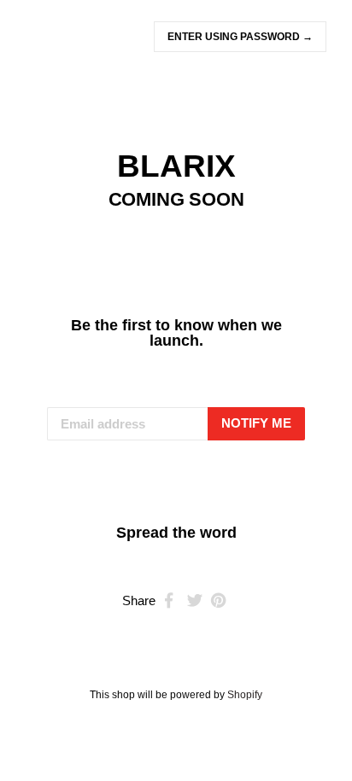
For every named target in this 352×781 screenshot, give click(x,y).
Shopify (244, 695)
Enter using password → (240, 37)
